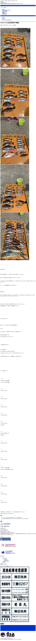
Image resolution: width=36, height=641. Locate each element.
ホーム (3, 625)
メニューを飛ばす (3, 7)
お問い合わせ (4, 630)
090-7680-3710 (4, 2)
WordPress (5, 639)
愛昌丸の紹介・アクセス (6, 626)
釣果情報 (14, 25)
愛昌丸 (5, 638)
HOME (3, 17)
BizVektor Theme (11, 639)
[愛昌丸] (1, 1)
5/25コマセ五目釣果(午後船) (5, 523)
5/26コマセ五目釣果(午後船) (5, 524)
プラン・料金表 (5, 627)
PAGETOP (2, 623)
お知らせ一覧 (4, 558)
